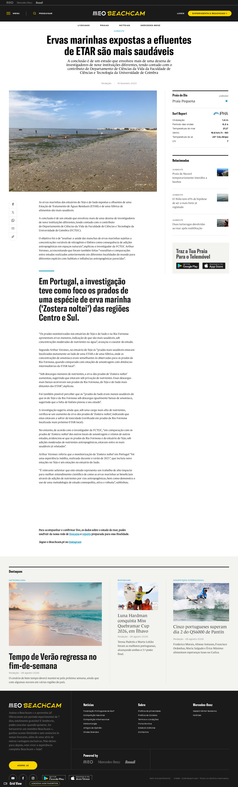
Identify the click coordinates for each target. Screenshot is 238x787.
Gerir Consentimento (160, 778)
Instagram (75, 542)
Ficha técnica (145, 723)
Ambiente (177, 170)
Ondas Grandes (91, 732)
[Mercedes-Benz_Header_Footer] (24, 2)
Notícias (197, 715)
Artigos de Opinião (92, 728)
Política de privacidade (149, 711)
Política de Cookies (147, 715)
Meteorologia (17, 580)
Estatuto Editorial (146, 728)
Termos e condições (148, 719)
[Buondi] (39, 2)
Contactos (143, 732)
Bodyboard (124, 580)
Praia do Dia (179, 95)
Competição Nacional (94, 715)
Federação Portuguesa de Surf (98, 711)
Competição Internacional (188, 580)
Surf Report (179, 113)
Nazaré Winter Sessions (205, 711)
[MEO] (9, 2)
